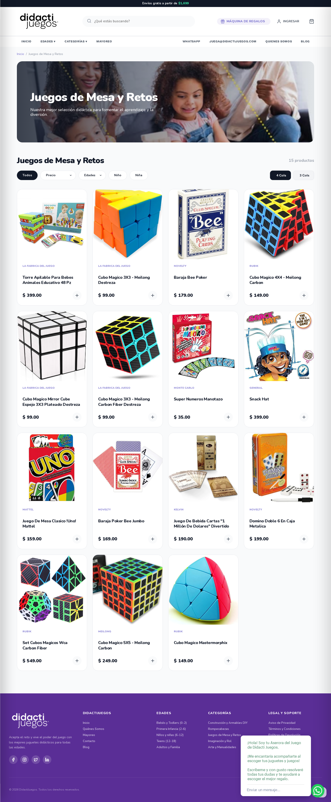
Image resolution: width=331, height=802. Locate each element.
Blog (86, 747)
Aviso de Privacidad (281, 723)
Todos (27, 175)
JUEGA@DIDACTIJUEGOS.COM (232, 41)
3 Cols (304, 175)
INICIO (26, 41)
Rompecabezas (218, 729)
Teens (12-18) (166, 741)
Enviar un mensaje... (263, 790)
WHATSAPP (191, 41)
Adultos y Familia (168, 747)
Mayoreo (89, 735)
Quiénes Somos (93, 729)
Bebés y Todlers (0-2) (171, 723)
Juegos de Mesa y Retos (224, 735)
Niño (117, 175)
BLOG (305, 41)
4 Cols (281, 175)
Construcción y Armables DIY (227, 723)
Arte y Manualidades (222, 747)
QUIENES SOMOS (278, 41)
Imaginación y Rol (219, 741)
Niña (138, 175)
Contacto (89, 741)
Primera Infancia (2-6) (171, 729)
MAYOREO (104, 41)
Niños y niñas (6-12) (170, 735)
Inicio (20, 54)
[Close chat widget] (307, 730)
